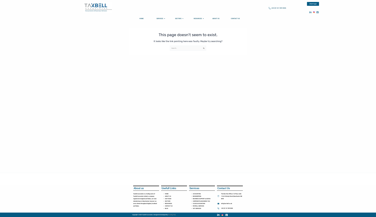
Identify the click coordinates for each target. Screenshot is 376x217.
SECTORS (178, 18)
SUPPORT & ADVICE (204, 198)
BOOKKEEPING (197, 196)
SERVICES (159, 18)
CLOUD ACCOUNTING (199, 203)
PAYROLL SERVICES (198, 206)
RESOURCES (198, 18)
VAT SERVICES (197, 208)
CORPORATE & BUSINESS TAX (201, 201)
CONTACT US (235, 18)
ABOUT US (215, 18)
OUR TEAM (168, 198)
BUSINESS (196, 198)
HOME (141, 18)
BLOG (166, 208)
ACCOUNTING (197, 194)
